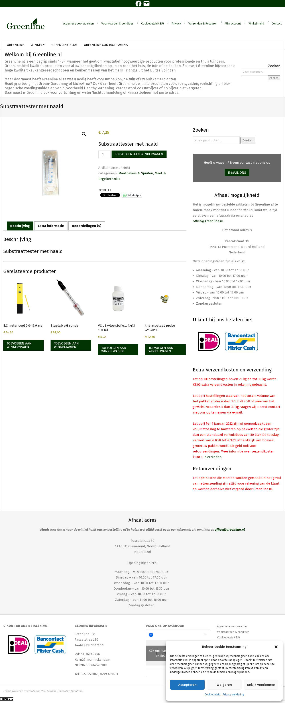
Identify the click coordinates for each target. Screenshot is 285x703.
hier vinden (213, 457)
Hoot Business (48, 691)
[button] (276, 647)
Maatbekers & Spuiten (135, 173)
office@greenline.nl (208, 221)
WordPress (76, 691)
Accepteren (187, 685)
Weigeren (224, 685)
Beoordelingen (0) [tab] (86, 226)
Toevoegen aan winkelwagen (139, 154)
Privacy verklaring (233, 694)
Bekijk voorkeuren (261, 685)
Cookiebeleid (212, 694)
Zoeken (274, 77)
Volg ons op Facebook (165, 626)
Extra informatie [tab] (51, 226)
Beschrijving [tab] (20, 226)
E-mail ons (237, 173)
